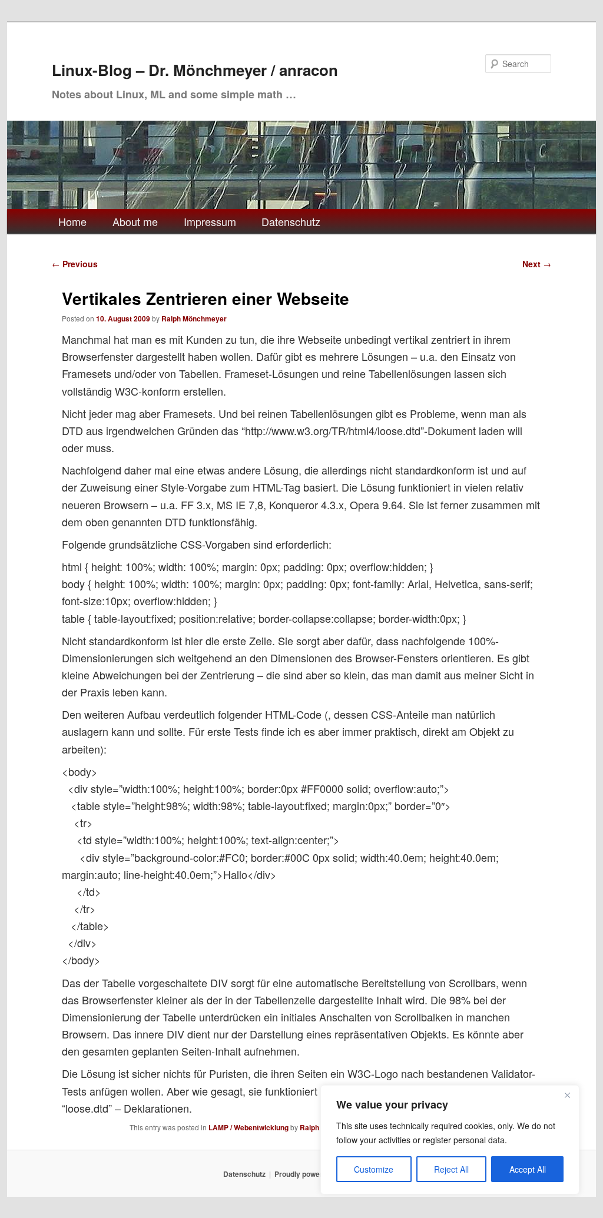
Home (72, 221)
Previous (75, 264)
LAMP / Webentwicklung (248, 1127)
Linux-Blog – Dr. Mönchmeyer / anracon (195, 70)
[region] (449, 1139)
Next (536, 264)
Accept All (527, 1169)
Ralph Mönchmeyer (194, 318)
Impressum (210, 221)
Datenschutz (290, 221)
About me (135, 221)
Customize (373, 1169)
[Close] (567, 1095)
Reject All (451, 1169)
